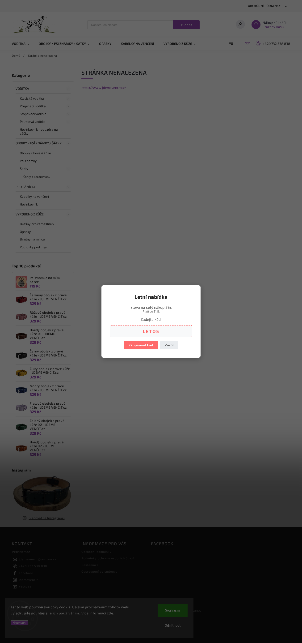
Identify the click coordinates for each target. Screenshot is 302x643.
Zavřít (169, 345)
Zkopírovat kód (141, 345)
